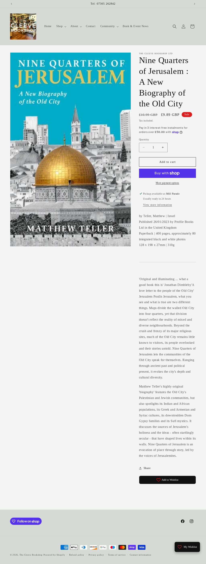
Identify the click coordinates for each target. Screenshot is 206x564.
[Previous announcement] (11, 4)
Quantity (144, 139)
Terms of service (117, 555)
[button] (61, 26)
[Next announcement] (194, 4)
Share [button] (147, 468)
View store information (157, 204)
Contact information (140, 555)
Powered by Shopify (54, 555)
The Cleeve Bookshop (31, 555)
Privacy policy (96, 555)
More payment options (167, 183)
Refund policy (76, 555)
